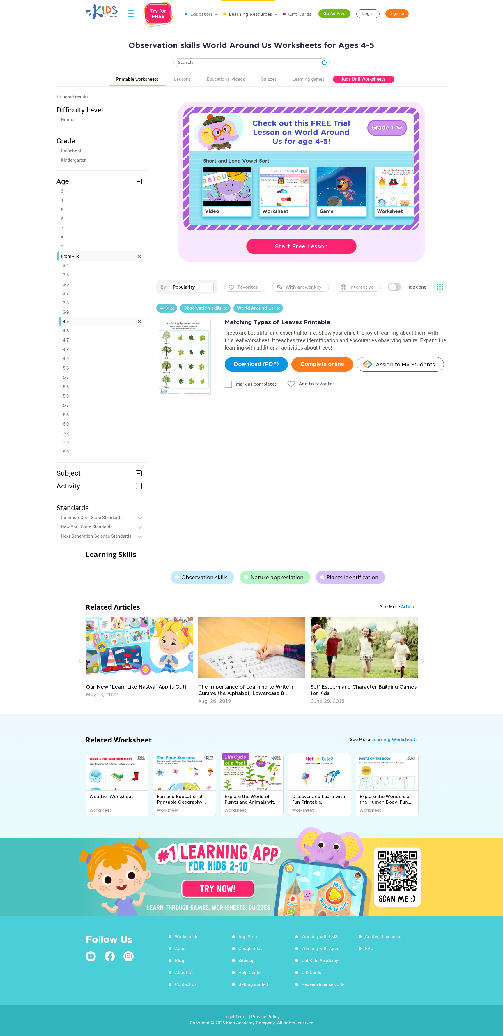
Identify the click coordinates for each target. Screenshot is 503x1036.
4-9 (66, 358)
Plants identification (352, 577)
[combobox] (191, 287)
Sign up (397, 13)
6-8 (66, 414)
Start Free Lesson (301, 246)
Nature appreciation (277, 577)
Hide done (415, 287)
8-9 (66, 452)
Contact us (186, 984)
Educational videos (226, 79)
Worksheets (187, 936)
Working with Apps (320, 948)
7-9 (66, 442)
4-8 (66, 349)
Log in (368, 13)
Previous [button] (80, 661)
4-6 (66, 330)
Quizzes (269, 79)
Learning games (309, 79)
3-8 (66, 303)
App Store (248, 936)
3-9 (66, 312)
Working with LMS (320, 936)
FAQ (369, 948)
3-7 (66, 293)
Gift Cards (299, 14)
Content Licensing (383, 936)
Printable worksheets (137, 79)
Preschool (71, 150)
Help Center (250, 972)
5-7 (66, 377)
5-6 (66, 368)
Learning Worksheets (394, 739)
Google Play (250, 948)
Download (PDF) (256, 364)
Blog (179, 960)
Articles (409, 606)
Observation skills (204, 577)
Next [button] (423, 661)
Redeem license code (323, 984)
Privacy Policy (265, 1016)
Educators (200, 14)
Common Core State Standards (92, 517)
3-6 (66, 284)
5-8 (66, 386)
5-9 (66, 396)
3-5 (66, 275)
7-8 (66, 433)
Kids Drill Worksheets (363, 79)
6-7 (66, 405)
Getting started (253, 984)
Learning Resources (250, 14)
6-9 (66, 424)
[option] (139, 657)
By (163, 287)
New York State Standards (87, 527)
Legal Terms (236, 1016)
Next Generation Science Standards (96, 536)
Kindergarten (74, 160)
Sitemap (246, 960)
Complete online (322, 364)
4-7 (66, 340)
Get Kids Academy (320, 960)
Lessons (182, 79)
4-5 (66, 321)
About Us (184, 972)
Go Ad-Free (334, 13)
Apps (180, 948)
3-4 (66, 265)
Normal (68, 119)
